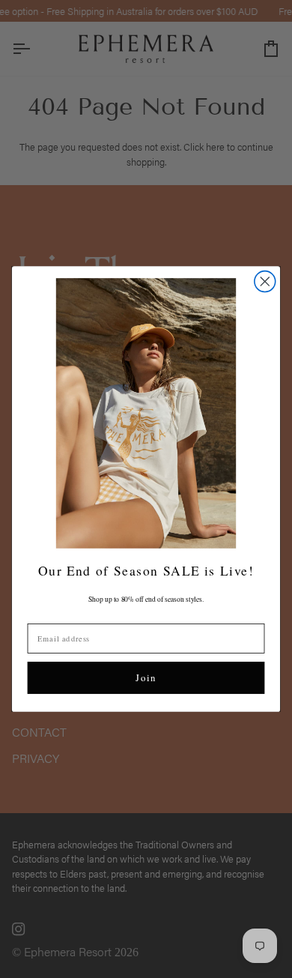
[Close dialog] (265, 281)
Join (146, 677)
